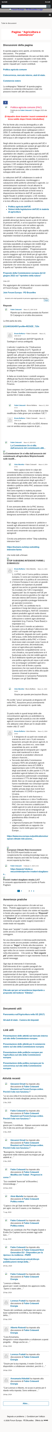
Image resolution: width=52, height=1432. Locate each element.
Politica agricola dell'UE (19, 207)
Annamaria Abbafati (19, 1379)
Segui (46, 300)
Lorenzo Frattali (17, 1301)
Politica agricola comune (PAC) (26, 107)
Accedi (47, 2)
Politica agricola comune (15, 70)
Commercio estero (12, 81)
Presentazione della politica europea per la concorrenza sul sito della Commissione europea (23, 1065)
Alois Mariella (19, 464)
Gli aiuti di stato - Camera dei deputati (21, 1020)
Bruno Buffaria (19, 333)
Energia (14, 1279)
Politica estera (17, 1201)
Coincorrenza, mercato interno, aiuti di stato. (24, 75)
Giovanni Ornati (17, 1084)
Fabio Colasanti (25, 110)
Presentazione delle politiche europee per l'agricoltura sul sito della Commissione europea (23, 1055)
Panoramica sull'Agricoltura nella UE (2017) (24, 1014)
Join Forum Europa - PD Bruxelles (19, 293)
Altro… (26, 1403)
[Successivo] (34, 891)
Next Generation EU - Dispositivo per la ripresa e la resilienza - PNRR (23, 1252)
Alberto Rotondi (18, 1328)
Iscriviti (4, 2)
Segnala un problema (15, 1416)
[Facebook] (5, 102)
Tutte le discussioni (8, 23)
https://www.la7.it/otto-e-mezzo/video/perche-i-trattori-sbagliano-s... (25, 871)
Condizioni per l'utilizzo (36, 1416)
